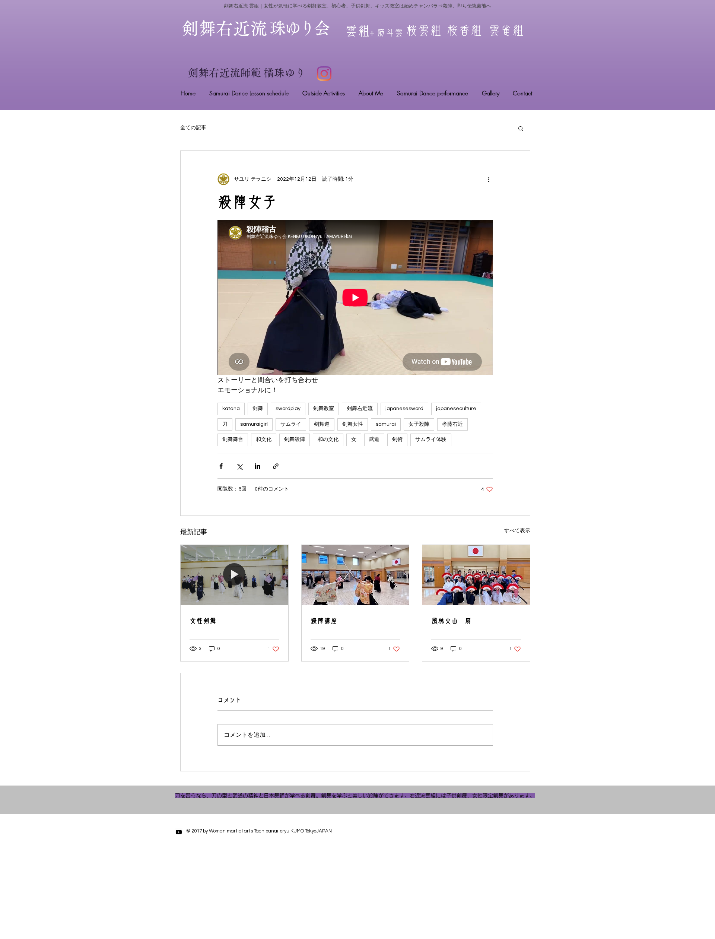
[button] (520, 128)
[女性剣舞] (234, 575)
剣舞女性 (352, 424)
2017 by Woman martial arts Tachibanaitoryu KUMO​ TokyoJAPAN (261, 831)
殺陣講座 (324, 621)
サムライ (290, 424)
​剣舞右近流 (233, 28)
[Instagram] (324, 73)
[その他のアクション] (488, 179)
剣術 (397, 439)
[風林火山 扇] (476, 575)
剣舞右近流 (360, 408)
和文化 (263, 439)
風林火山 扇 (451, 621)
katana (231, 408)
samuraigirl (254, 424)
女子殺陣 (419, 424)
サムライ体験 (431, 439)
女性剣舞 (203, 621)
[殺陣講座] (355, 575)
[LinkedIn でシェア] (257, 466)
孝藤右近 (452, 424)
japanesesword (404, 408)
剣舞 (257, 408)
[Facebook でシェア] (221, 466)
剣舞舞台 (232, 439)
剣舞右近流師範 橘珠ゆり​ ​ (248, 72)
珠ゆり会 (299, 28)
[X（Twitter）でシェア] (239, 466)
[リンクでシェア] (275, 466)
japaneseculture (456, 408)
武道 (374, 439)
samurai (386, 424)
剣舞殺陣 (294, 439)
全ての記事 (193, 127)
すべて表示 (517, 530)
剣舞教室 (323, 408)
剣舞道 (322, 424)
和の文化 (328, 439)
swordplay (288, 408)
